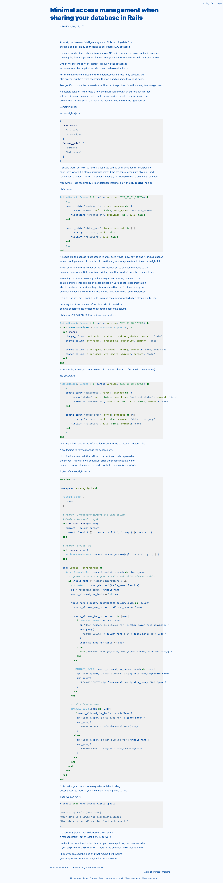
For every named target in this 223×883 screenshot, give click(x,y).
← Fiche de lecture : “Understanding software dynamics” (77, 867)
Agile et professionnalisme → (158, 871)
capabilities (102, 85)
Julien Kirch (65, 26)
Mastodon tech (132, 878)
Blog (85, 878)
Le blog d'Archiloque (212, 3)
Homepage (75, 878)
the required (89, 85)
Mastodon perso (150, 878)
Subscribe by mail (114, 878)
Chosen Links (96, 878)
